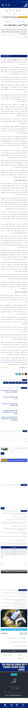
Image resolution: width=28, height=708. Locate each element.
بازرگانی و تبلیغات (11, 692)
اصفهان (12, 19)
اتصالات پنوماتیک (20, 658)
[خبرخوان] (6, 695)
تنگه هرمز (8, 664)
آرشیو (5, 692)
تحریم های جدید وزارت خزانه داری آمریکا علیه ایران (16, 519)
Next (2, 564)
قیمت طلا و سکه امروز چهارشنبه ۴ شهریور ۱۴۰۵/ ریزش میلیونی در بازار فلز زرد (13, 607)
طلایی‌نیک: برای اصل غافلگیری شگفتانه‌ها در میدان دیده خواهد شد (13, 537)
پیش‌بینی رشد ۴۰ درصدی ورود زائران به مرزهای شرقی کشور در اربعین (9, 391)
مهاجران (24, 382)
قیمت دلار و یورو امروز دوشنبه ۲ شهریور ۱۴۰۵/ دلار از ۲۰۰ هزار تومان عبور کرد (13, 593)
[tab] (14, 547)
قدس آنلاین (24, 5)
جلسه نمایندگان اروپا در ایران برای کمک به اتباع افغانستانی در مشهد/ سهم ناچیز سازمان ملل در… (9, 418)
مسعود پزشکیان (15, 667)
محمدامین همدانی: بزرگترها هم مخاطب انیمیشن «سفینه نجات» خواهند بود (13, 533)
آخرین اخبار (5, 706)
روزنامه (17, 706)
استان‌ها (16, 19)
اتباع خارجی (11, 382)
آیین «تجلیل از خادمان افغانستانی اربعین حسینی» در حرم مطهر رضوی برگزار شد (10, 412)
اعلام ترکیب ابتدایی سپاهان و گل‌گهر (18, 517)
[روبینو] (20, 10)
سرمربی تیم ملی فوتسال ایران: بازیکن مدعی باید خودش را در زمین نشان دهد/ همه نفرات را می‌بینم (14, 514)
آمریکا (23, 664)
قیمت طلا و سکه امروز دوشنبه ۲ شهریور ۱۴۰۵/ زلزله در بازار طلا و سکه (13, 596)
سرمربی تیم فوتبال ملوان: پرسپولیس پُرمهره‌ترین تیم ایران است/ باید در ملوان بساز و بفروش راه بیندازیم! (13, 543)
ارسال (2, 453)
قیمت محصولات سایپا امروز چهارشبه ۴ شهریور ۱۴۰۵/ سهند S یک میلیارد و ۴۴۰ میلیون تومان (14, 603)
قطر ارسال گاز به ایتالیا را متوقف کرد (19, 526)
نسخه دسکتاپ (14, 674)
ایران (13, 664)
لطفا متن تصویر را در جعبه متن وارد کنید (20, 448)
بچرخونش (14, 629)
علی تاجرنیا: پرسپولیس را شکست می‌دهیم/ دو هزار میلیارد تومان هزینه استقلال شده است (14, 529)
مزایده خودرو (20, 655)
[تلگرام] (7, 10)
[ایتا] (14, 10)
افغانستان (18, 382)
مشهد (4, 664)
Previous (25, 564)
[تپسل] (1, 459)
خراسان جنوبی (21, 669)
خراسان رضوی (17, 664)
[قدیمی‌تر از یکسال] (22, 392)
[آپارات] (14, 13)
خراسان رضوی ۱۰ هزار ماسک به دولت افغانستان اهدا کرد (10, 404)
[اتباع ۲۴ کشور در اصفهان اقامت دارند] (14, 45)
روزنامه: (26, 508)
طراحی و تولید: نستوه (13, 688)
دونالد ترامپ (22, 667)
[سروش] (10, 10)
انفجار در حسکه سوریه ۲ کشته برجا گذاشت (14, 17)
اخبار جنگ (23, 706)
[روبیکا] (23, 10)
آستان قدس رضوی (7, 667)
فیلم (11, 706)
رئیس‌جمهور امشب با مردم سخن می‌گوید (18, 540)
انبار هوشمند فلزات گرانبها (7, 655)
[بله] (17, 10)
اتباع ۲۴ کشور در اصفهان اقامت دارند (15, 25)
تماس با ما (17, 692)
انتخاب (3, 508)
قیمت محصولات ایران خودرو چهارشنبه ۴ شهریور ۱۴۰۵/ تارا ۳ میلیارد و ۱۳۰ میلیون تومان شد (14, 600)
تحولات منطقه (23, 17)
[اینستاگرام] (4, 10)
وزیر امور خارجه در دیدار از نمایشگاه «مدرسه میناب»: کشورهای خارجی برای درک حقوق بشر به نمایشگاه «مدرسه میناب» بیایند (13, 523)
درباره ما (21, 692)
